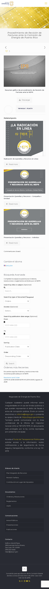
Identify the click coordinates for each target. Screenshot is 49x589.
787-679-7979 (24, 426)
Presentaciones (12, 525)
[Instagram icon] (24, 581)
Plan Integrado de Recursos (16, 473)
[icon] (27, 581)
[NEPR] (8, 3)
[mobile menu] (46, 3)
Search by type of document (19, 297)
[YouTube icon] (22, 581)
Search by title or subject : (18, 285)
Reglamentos (11, 501)
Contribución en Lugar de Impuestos (19, 482)
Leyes (8, 506)
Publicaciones (11, 529)
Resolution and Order (12, 377)
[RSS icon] (29, 581)
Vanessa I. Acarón (25, 108)
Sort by (6, 343)
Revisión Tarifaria (12, 477)
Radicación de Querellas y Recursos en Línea (21, 159)
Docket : (11, 307)
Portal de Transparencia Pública (26, 439)
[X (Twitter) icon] (20, 581)
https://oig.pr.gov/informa (33, 417)
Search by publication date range (20, 316)
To (5, 331)
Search (11, 364)
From (6, 319)
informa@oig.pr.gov (25, 414)
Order (6, 352)
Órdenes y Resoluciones (15, 497)
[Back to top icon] (24, 569)
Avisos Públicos (12, 520)
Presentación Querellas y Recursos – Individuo (21, 237)
